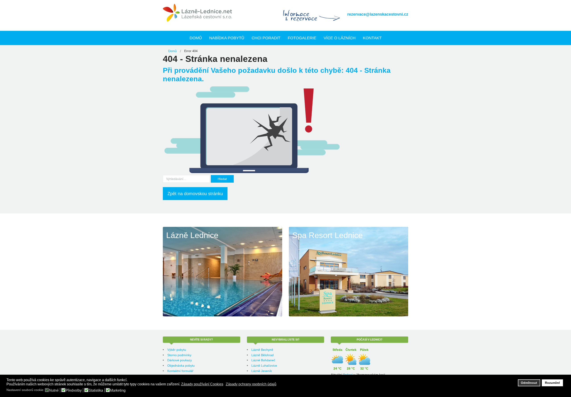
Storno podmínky (179, 355)
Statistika (96, 390)
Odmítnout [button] (529, 382)
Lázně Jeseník (261, 371)
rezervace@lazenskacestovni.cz (377, 14)
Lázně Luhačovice (264, 365)
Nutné (54, 390)
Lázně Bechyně (262, 349)
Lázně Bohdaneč (263, 360)
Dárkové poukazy (179, 360)
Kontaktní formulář (180, 371)
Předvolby (74, 390)
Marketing (118, 390)
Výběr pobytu (176, 349)
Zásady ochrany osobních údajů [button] (251, 384)
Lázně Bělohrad (262, 355)
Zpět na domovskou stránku (195, 193)
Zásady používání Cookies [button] (202, 384)
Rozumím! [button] (552, 382)
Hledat (222, 179)
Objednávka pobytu (181, 365)
